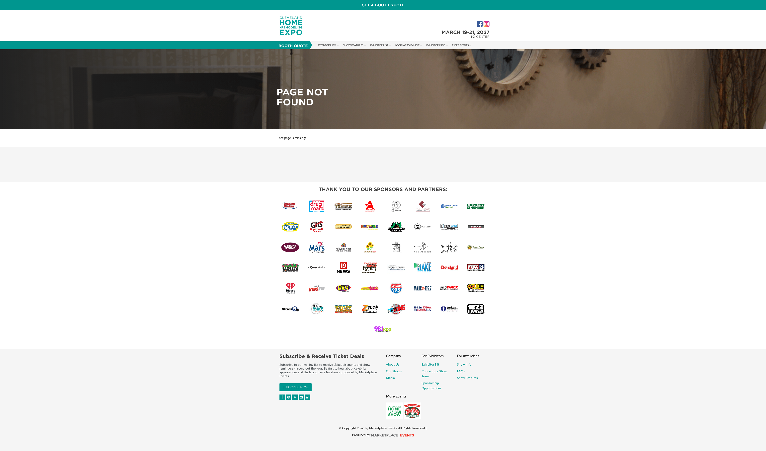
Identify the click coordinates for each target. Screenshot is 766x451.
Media (390, 378)
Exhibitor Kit (430, 364)
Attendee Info (326, 45)
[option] (383, 89)
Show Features (353, 45)
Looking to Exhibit (407, 45)
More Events (460, 45)
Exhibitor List (379, 45)
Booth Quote (293, 46)
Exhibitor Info (435, 45)
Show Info (464, 364)
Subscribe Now (295, 387)
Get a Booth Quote (383, 5)
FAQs (461, 371)
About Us (392, 364)
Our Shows (394, 371)
